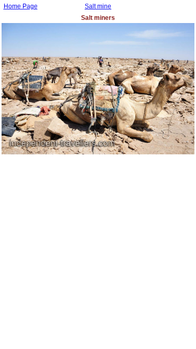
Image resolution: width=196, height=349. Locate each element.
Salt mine (98, 6)
